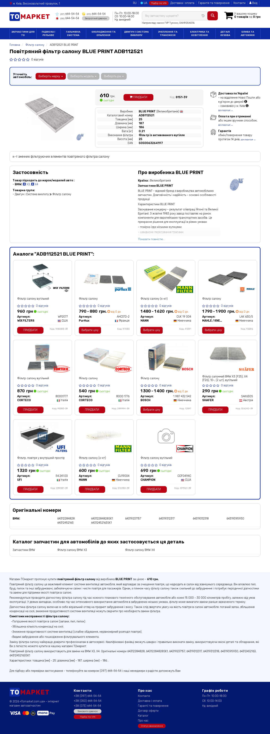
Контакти (239, 3)
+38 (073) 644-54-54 (87, 706)
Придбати (139, 97)
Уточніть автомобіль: (22, 75)
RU (135, 3)
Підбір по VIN (158, 3)
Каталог (143, 715)
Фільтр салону (88, 298)
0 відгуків (37, 59)
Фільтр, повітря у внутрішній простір (41, 458)
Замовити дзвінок (87, 711)
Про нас (143, 720)
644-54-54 (69, 14)
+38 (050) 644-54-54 (87, 701)
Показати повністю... (151, 239)
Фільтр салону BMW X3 (72, 550)
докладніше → (225, 110)
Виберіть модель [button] (82, 76)
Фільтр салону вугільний (33, 298)
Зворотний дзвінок (96, 18)
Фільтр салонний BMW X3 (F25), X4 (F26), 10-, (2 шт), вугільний (224, 378)
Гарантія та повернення (213, 3)
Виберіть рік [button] (113, 76)
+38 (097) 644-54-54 (87, 696)
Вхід (254, 3)
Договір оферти (148, 710)
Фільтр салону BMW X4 (140, 550)
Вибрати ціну (89, 330)
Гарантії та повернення (153, 706)
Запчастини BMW (24, 550)
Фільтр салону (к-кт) (154, 298)
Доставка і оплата (182, 3)
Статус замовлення (152, 726)
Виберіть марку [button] (50, 76)
